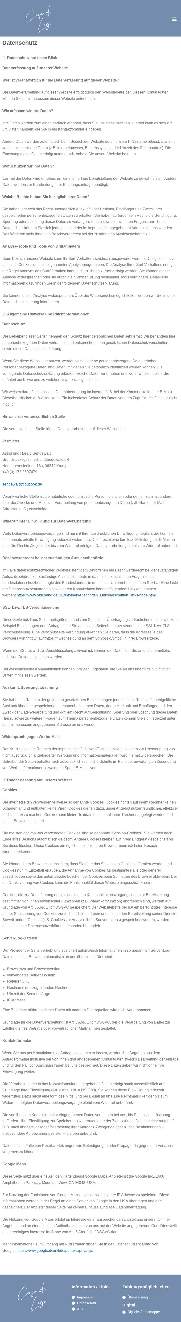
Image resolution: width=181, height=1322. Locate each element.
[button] (174, 19)
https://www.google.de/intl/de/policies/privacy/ (54, 1251)
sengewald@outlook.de (22, 484)
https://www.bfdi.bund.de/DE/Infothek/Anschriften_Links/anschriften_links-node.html (86, 595)
